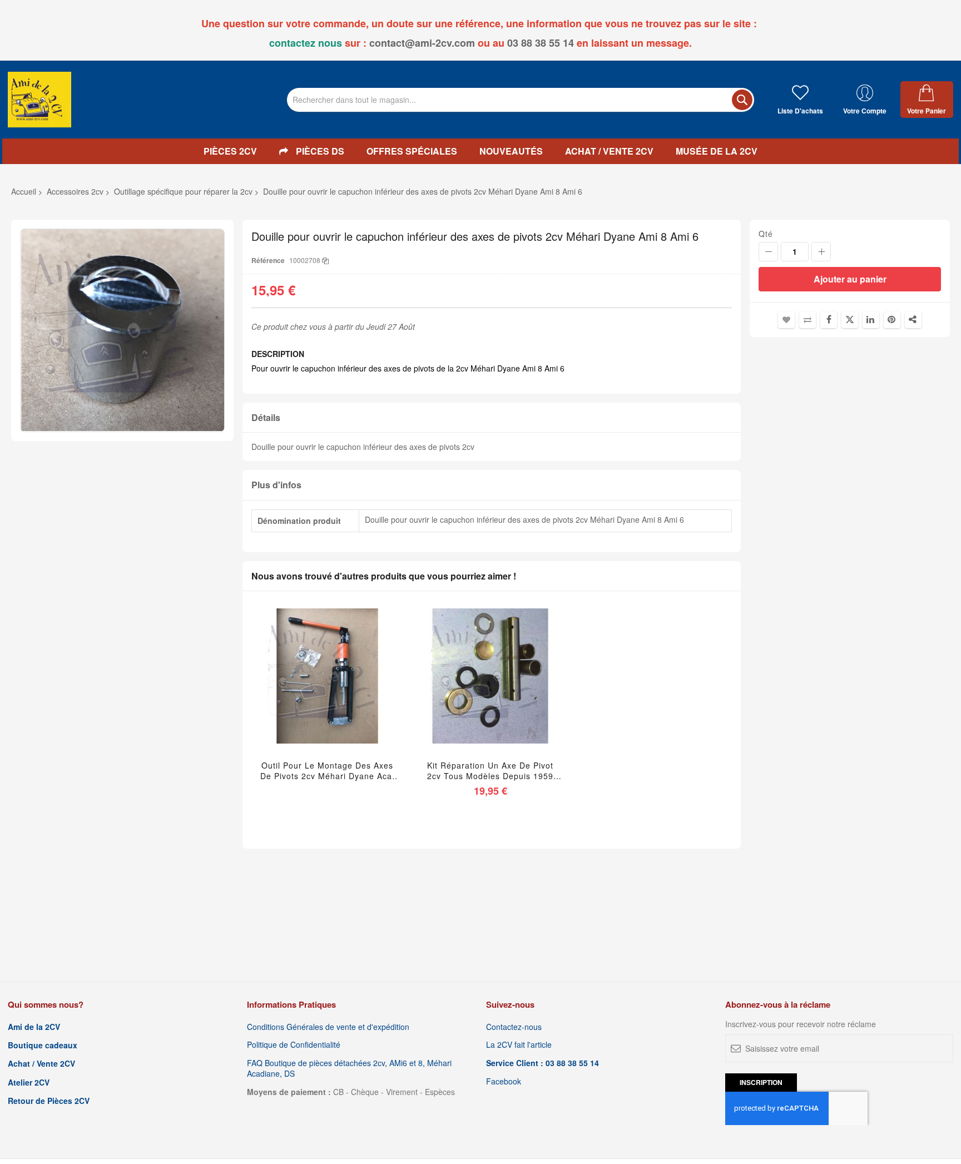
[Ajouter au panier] (464, 690)
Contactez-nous (514, 1027)
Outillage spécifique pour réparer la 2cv (183, 191)
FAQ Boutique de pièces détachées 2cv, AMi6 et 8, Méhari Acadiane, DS (349, 1068)
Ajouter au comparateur (807, 319)
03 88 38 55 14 (540, 43)
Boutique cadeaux (42, 1045)
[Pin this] (892, 319)
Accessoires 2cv (75, 191)
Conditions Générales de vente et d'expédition (328, 1027)
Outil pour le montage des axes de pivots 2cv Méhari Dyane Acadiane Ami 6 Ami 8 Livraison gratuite (327, 770)
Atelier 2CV (28, 1082)
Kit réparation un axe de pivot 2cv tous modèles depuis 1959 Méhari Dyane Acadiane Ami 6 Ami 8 (490, 770)
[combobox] (520, 100)
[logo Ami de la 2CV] (39, 99)
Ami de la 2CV (34, 1027)
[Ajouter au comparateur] (353, 690)
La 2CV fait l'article (519, 1044)
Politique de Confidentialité (293, 1044)
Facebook (503, 1081)
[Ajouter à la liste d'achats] (327, 690)
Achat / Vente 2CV (41, 1063)
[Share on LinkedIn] (871, 319)
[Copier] (325, 260)
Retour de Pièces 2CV (49, 1101)
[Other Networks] (913, 319)
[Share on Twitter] (849, 319)
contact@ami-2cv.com (422, 43)
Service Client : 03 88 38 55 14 (542, 1063)
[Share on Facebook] (828, 319)
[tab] (491, 418)
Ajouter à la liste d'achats (786, 319)
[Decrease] (768, 251)
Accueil (23, 191)
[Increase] (821, 251)
